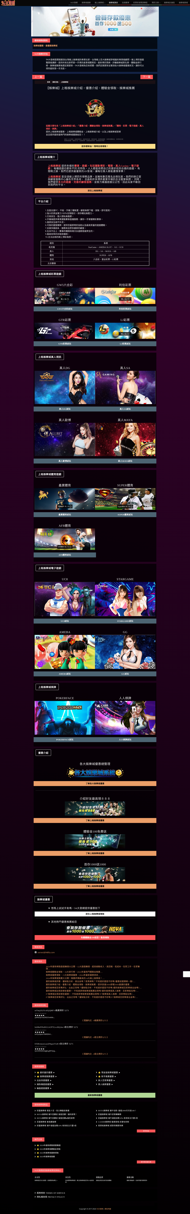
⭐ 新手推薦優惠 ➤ (107, 1076)
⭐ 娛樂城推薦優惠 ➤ (47, 1076)
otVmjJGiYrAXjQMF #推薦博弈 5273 (52, 1010)
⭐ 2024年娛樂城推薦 (46, 1157)
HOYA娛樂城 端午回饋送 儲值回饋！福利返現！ (57, 1114)
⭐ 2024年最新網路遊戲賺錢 (49, 1145)
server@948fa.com (46, 952)
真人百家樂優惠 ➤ (106, 1080)
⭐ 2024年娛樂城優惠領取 (48, 1153)
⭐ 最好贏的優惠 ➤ (46, 1072)
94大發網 (99, 1209)
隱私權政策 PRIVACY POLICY (51, 1197)
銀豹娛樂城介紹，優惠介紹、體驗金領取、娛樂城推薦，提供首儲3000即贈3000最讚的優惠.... (89, 984)
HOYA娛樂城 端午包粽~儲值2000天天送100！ (117, 1111)
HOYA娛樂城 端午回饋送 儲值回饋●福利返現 (56, 1118)
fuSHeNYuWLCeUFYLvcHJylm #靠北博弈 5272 (56, 1027)
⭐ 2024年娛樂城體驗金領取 (49, 1149)
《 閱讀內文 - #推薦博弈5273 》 (95, 1020)
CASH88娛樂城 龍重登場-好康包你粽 (113, 1122)
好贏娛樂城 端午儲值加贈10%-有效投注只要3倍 (118, 1118)
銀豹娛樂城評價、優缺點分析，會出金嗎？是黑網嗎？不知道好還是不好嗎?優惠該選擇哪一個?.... (90, 981)
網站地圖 (108, 1209)
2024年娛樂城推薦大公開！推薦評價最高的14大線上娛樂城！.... (75, 978)
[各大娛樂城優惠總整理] (95, 773)
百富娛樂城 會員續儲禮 (46, 1122)
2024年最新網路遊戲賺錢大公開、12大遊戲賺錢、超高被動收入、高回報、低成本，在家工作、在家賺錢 (79, 45)
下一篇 (147, 77)
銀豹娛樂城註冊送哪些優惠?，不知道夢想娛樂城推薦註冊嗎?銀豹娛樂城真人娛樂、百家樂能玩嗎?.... (92, 991)
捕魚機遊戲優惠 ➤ (45, 1084)
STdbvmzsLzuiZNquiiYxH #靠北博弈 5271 (54, 1044)
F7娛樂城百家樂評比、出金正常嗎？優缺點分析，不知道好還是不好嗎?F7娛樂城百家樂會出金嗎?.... (92, 997)
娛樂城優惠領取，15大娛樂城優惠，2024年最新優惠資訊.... (73, 975)
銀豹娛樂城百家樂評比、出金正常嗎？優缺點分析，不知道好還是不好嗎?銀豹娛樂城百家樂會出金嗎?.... (94, 988)
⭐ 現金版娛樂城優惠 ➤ (109, 1072)
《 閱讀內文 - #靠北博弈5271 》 (95, 1054)
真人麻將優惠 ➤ (105, 1084)
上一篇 (38, 77)
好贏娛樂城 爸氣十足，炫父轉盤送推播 (53, 1111)
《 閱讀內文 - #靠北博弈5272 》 (95, 1037)
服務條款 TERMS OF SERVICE (51, 1193)
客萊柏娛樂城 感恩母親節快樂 (110, 1126)
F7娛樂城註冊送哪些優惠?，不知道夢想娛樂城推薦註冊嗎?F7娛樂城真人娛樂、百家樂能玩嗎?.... (90, 994)
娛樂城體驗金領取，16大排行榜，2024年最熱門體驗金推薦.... (74, 972)
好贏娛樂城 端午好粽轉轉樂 (109, 1114)
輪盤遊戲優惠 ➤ (44, 1088)
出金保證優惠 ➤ (44, 1080)
